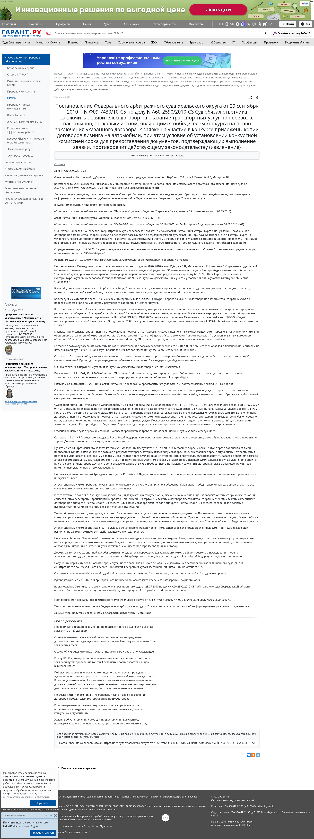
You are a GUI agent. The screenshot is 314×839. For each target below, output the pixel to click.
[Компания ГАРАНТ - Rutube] (265, 24)
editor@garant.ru (266, 806)
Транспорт (197, 42)
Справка (59, 164)
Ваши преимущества (18, 162)
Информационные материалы (24, 175)
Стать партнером (164, 24)
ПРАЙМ (12, 98)
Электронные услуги (20, 149)
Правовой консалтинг (21, 91)
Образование (173, 42)
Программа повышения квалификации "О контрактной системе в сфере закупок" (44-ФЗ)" (25, 318)
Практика (92, 42)
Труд (108, 42)
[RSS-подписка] (271, 24)
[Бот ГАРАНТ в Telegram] (254, 24)
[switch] (48, 33)
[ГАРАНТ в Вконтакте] (232, 24)
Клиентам (196, 24)
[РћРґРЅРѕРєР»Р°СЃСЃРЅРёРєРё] (253, 755)
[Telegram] (258, 755)
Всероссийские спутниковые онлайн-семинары (25, 140)
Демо (107, 24)
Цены (87, 24)
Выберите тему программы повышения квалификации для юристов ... (21, 402)
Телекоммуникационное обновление (20, 190)
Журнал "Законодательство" (25, 121)
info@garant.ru (104, 826)
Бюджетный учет (297, 42)
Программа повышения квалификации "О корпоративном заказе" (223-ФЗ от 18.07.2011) (26, 367)
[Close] (55, 815)
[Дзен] (237, 24)
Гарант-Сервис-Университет (72, 832)
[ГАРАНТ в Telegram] (249, 24)
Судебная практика (16, 42)
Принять (43, 803)
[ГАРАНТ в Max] (243, 24)
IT (233, 42)
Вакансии (36, 24)
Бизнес (73, 42)
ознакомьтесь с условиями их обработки (26, 796)
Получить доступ (43, 833)
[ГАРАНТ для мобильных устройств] (227, 24)
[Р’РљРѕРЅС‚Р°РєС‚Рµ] (249, 755)
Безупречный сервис (20, 68)
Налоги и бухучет (49, 42)
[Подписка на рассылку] (221, 24)
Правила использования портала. (97, 809)
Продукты (63, 24)
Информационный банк (20, 168)
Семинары (131, 24)
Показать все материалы (78, 768)
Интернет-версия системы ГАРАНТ (24, 83)
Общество (218, 42)
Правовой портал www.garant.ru (18, 106)
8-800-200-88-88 (220, 796)
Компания (9, 24)
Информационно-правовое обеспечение (22, 59)
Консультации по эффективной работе (20, 130)
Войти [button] (290, 23)
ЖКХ (154, 42)
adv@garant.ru (272, 812)
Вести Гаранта (16, 115)
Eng (308, 23)
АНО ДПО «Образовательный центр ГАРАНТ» (24, 200)
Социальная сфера (131, 42)
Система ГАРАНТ (17, 74)
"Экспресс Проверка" (20, 155)
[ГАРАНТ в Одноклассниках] (260, 24)
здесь (180, 155)
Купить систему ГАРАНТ (20, 182)
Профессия (250, 42)
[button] (291, 33)
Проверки (271, 42)
